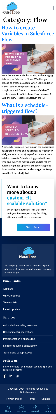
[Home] (8, 407)
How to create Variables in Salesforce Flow (28, 33)
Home (8, 411)
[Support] (35, 407)
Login (48, 411)
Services (21, 411)
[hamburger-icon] (50, 8)
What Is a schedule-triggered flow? (25, 108)
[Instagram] (17, 376)
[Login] (48, 407)
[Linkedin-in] (10, 376)
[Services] (21, 407)
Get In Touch (33, 227)
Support (35, 411)
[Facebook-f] (4, 376)
